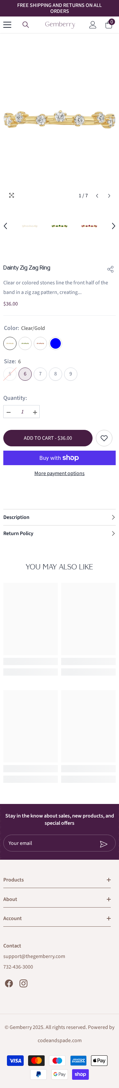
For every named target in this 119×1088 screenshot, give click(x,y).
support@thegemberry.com (34, 956)
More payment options (59, 473)
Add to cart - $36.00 (48, 438)
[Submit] (87, 844)
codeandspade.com (60, 1040)
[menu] (7, 25)
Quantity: (15, 398)
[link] (30, 661)
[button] (97, 196)
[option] (59, 119)
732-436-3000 (18, 967)
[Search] (26, 25)
